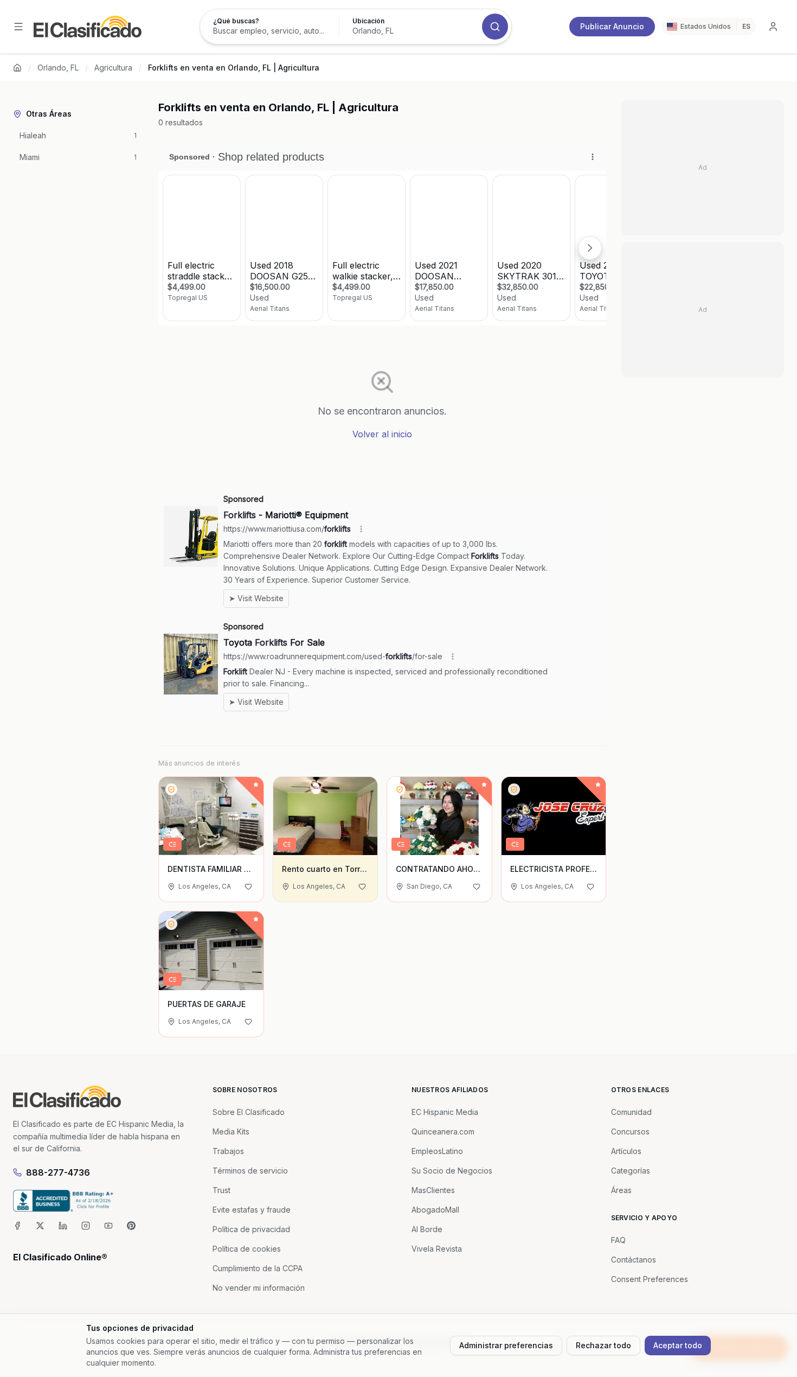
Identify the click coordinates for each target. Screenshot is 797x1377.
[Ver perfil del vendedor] (171, 789)
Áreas (621, 1190)
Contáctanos (633, 1259)
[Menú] (18, 26)
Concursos (630, 1131)
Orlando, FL (58, 67)
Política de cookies (247, 1248)
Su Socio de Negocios (452, 1170)
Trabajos (228, 1151)
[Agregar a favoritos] (248, 886)
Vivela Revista (437, 1248)
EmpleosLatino (437, 1151)
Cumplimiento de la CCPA (258, 1268)
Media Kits (231, 1131)
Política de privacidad (251, 1229)
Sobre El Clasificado (249, 1112)
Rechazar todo (603, 1345)
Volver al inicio (382, 434)
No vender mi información (259, 1287)
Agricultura (113, 67)
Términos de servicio (250, 1170)
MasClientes (433, 1190)
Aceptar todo (677, 1345)
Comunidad (631, 1112)
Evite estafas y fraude (252, 1209)
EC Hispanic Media (445, 1112)
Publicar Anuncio (612, 26)
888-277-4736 (58, 1172)
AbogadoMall (435, 1209)
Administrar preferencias (506, 1345)
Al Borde (427, 1229)
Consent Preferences (649, 1279)
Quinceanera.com (443, 1131)
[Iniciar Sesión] (773, 26)
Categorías (630, 1170)
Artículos (626, 1151)
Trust (221, 1190)
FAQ (618, 1240)
